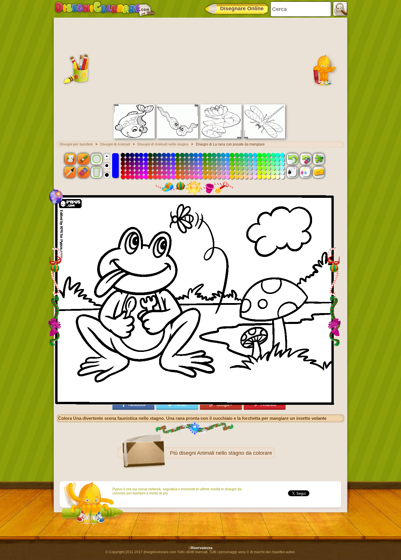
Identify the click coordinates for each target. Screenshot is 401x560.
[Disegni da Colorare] (105, 9)
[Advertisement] (200, 60)
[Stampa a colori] (305, 172)
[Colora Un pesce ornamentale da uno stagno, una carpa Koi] (134, 137)
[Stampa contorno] (292, 172)
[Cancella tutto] (306, 159)
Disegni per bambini (76, 144)
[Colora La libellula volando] (264, 137)
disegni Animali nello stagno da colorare (225, 453)
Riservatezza (202, 548)
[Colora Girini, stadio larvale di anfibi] (177, 137)
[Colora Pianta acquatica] (221, 137)
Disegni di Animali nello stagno (162, 144)
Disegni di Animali (115, 144)
